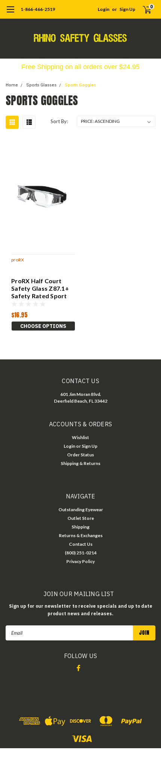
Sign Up (127, 9)
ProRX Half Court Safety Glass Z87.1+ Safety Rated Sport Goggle (40, 288)
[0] (142, 9)
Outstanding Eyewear (80, 509)
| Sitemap (109, 708)
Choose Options (43, 326)
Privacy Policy (80, 561)
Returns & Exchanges (81, 535)
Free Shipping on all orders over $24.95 (80, 67)
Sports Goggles (80, 85)
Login (103, 9)
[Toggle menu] (10, 13)
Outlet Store (80, 518)
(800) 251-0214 (81, 553)
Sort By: (59, 121)
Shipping (80, 527)
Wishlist (80, 437)
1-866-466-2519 (38, 9)
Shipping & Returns (80, 463)
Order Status (80, 454)
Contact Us (80, 544)
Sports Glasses (41, 85)
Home (12, 85)
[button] (80, 67)
